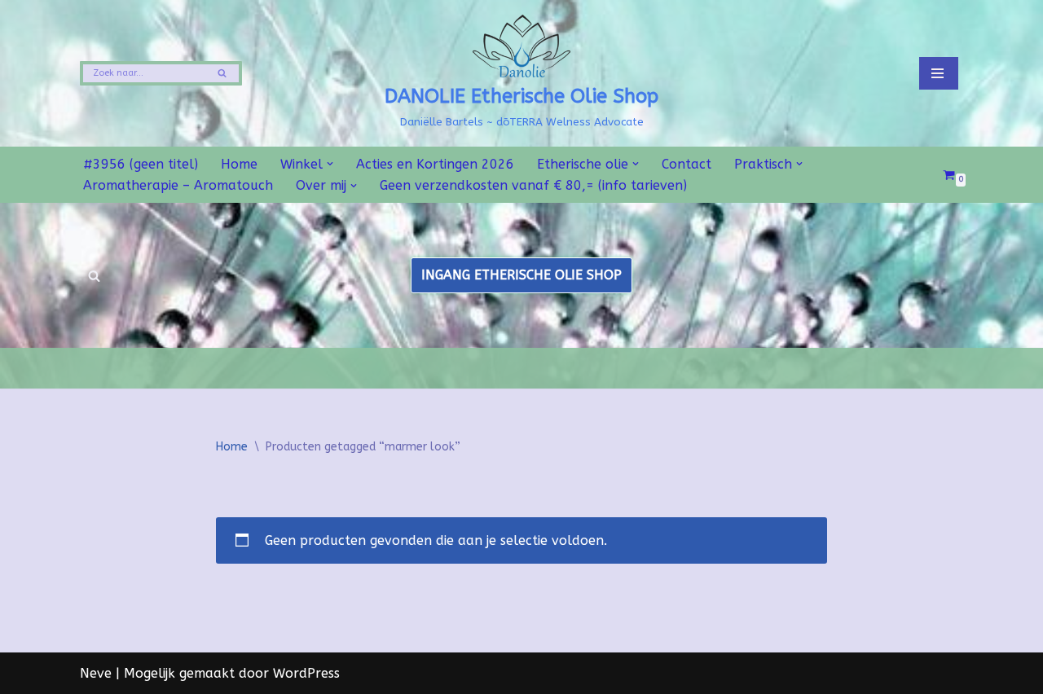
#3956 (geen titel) (140, 164)
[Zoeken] (223, 73)
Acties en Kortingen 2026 (435, 164)
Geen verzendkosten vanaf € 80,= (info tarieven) (533, 185)
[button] (330, 163)
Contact (686, 164)
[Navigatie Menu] (938, 73)
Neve (96, 673)
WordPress (306, 673)
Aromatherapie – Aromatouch (178, 185)
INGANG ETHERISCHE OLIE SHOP (521, 275)
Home (239, 164)
